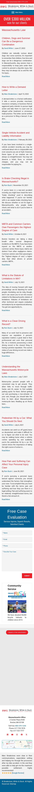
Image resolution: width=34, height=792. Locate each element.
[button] (7, 734)
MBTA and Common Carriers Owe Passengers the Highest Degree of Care (16, 227)
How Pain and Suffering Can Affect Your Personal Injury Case (16, 464)
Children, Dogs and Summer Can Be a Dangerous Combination (16, 41)
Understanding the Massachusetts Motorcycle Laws (15, 369)
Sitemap (13, 784)
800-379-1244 (23, 2)
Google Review (18, 773)
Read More (6, 76)
